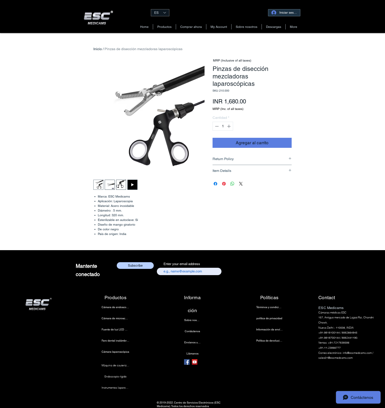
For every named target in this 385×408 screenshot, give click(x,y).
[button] (164, 26)
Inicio (97, 49)
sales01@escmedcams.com (335, 357)
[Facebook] (187, 362)
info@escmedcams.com (357, 352)
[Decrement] (216, 126)
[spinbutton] (222, 126)
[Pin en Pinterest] (224, 183)
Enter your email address (182, 264)
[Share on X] (241, 183)
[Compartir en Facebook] (215, 183)
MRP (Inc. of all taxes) (228, 109)
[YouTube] (194, 362)
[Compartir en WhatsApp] (232, 183)
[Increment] (229, 126)
